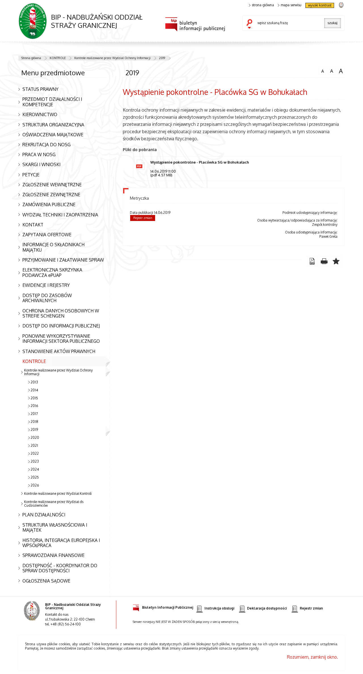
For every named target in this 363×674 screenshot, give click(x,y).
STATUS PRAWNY (40, 89)
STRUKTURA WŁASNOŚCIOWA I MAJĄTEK (54, 527)
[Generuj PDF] (312, 261)
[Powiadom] (336, 261)
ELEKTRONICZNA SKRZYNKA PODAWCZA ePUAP (52, 272)
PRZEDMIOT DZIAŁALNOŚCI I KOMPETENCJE (52, 101)
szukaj (250, 24)
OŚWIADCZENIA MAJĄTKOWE (52, 134)
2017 (34, 414)
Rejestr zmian (142, 218)
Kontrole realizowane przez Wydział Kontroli (58, 493)
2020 (35, 437)
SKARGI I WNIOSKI (41, 164)
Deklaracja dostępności (267, 608)
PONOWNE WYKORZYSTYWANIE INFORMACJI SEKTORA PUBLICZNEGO (61, 338)
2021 (34, 445)
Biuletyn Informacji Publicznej (167, 607)
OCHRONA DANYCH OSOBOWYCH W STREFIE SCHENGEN (60, 313)
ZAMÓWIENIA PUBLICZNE (48, 204)
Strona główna (31, 58)
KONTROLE (58, 58)
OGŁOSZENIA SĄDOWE (46, 581)
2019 (162, 58)
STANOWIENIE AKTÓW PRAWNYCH (58, 351)
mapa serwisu (291, 5)
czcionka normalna (321, 70)
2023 (35, 461)
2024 (35, 469)
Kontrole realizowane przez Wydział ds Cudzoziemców (53, 504)
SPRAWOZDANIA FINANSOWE (53, 555)
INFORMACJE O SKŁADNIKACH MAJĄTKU (53, 247)
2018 (34, 422)
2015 (34, 398)
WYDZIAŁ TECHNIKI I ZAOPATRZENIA (60, 215)
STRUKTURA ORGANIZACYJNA (53, 125)
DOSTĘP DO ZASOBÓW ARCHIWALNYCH (47, 298)
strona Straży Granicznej (341, 4)
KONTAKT (32, 225)
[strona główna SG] (32, 614)
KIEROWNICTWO (39, 114)
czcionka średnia (330, 70)
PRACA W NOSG (39, 154)
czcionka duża (340, 71)
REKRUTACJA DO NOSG (46, 144)
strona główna (263, 5)
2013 (34, 382)
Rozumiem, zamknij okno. (312, 657)
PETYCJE (30, 175)
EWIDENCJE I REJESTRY (46, 285)
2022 (35, 453)
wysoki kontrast (320, 5)
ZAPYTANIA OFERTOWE (46, 234)
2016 (34, 406)
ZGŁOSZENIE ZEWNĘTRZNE (51, 194)
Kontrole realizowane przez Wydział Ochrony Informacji (112, 58)
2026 (35, 485)
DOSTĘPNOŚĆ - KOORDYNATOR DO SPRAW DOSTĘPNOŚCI (59, 568)
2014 (34, 390)
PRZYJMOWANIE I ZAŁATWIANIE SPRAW (63, 260)
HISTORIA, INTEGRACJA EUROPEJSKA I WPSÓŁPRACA (61, 542)
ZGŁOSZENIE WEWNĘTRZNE (52, 184)
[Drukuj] (324, 261)
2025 (35, 477)
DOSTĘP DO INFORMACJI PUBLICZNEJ (61, 326)
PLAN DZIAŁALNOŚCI (43, 515)
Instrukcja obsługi (219, 608)
